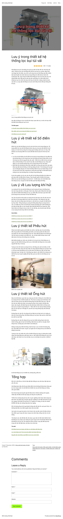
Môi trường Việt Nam (7, 3)
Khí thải (28, 445)
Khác (59, 3)
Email (13, 493)
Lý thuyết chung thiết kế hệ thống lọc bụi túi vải (23, 128)
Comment (14, 471)
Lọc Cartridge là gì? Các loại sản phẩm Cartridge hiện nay (26, 432)
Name (13, 486)
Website (14, 499)
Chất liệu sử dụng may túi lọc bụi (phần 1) (22, 215)
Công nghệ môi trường (21, 445)
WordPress (58, 516)
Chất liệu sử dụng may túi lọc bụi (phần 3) (22, 221)
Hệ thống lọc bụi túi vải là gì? (19, 134)
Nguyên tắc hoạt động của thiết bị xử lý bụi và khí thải (25, 435)
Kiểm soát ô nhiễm (47, 447)
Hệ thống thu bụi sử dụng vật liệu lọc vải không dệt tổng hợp (27, 429)
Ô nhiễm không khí (50, 448)
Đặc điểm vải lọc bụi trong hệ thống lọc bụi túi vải (24, 131)
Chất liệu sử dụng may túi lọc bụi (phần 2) (22, 218)
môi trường (42, 448)
